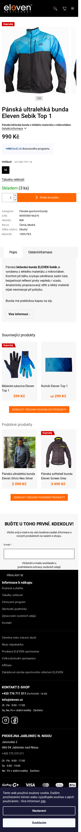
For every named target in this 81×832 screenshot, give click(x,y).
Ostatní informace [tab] (40, 252)
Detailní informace (12, 128)
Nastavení (39, 811)
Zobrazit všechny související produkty (39, 409)
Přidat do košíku (49, 197)
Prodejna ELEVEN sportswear (20, 651)
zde (43, 801)
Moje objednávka (12, 644)
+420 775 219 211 (13, 753)
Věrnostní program (13, 602)
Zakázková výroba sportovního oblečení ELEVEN (32, 672)
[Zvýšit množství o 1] (15, 195)
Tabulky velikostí (12, 595)
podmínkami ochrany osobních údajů (39, 567)
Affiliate (7, 665)
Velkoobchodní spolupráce (19, 658)
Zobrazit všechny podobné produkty (39, 497)
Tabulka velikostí (13, 179)
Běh (21, 220)
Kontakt (7, 623)
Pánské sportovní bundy (33, 211)
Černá (22, 224)
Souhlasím (39, 823)
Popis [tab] (13, 252)
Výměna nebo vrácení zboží (19, 637)
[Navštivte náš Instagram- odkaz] (5, 719)
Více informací (18, 314)
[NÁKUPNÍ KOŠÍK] (64, 8)
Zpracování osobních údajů (19, 616)
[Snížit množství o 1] (15, 200)
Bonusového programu (36, 148)
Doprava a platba (12, 588)
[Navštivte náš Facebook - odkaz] (14, 719)
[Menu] (72, 8)
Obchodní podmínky (14, 609)
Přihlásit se (15, 575)
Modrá (31, 224)
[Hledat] (56, 8)
